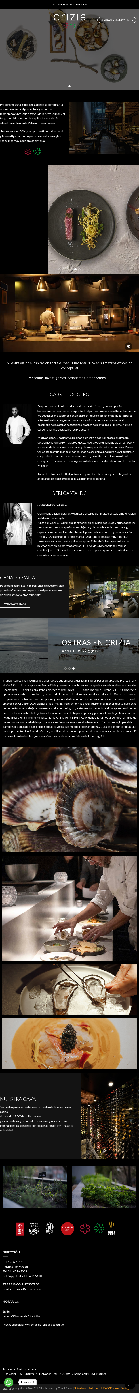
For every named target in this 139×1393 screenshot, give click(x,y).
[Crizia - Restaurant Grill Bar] (69, 20)
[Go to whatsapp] (8, 1382)
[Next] (131, 219)
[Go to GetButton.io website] (8, 1389)
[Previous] (7, 219)
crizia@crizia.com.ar (28, 1289)
